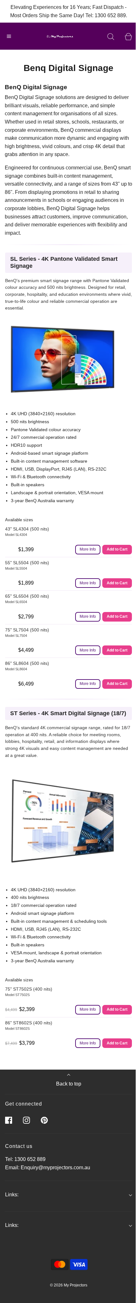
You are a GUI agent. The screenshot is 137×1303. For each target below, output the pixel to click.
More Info (88, 549)
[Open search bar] (110, 36)
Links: (11, 1194)
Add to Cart (117, 549)
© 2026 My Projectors (68, 1285)
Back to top (68, 1083)
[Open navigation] (9, 36)
